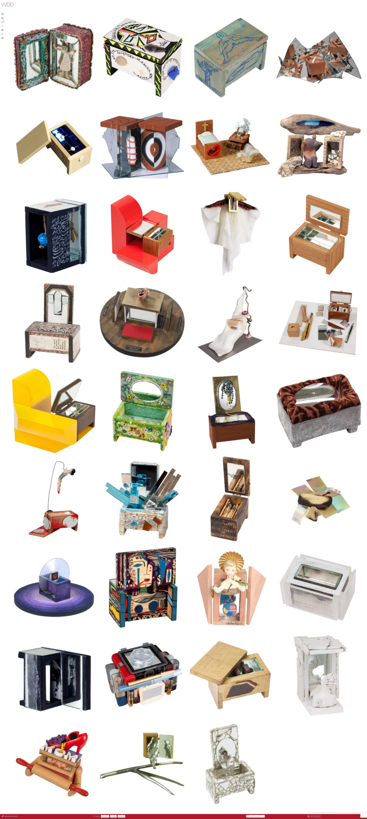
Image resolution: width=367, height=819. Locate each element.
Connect (2, 38)
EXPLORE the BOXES (11, 816)
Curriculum (2, 34)
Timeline (2, 25)
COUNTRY (105, 816)
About (2, 17)
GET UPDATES (315, 816)
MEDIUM (121, 816)
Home (2, 13)
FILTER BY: (96, 816)
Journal (2, 30)
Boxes (2, 21)
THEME (113, 816)
